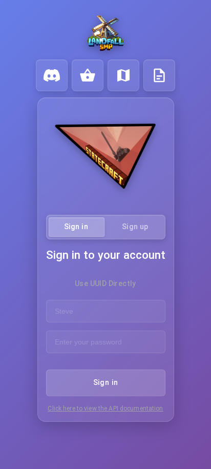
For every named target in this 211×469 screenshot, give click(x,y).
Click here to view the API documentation (105, 408)
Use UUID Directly (105, 283)
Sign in (105, 382)
